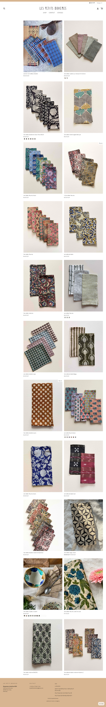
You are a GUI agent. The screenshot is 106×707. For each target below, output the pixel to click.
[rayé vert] (45, 616)
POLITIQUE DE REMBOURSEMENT (63, 695)
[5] (33, 139)
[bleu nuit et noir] (28, 616)
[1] (65, 78)
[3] (28, 139)
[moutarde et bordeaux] (31, 616)
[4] (31, 139)
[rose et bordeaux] (37, 616)
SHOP (44, 12)
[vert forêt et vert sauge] (39, 616)
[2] (67, 78)
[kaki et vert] (24, 616)
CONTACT (52, 12)
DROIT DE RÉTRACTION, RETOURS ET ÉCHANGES (64, 689)
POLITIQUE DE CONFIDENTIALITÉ (63, 693)
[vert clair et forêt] (43, 616)
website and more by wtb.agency (53, 701)
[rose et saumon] (41, 616)
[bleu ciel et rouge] (35, 616)
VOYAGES (60, 12)
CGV (56, 683)
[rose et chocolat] (26, 616)
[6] (35, 139)
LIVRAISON (57, 686)
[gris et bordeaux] (33, 616)
